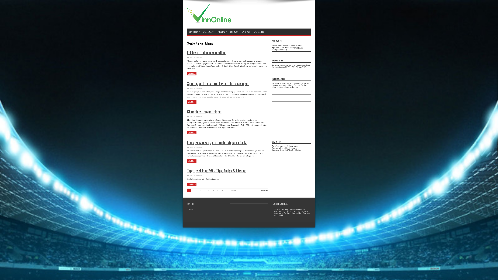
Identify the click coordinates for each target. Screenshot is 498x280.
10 (213, 190)
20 (217, 190)
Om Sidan (246, 31)
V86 (293, 67)
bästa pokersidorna (286, 85)
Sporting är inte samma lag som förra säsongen (218, 83)
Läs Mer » (192, 74)
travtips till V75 (284, 67)
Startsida (193, 31)
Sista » (233, 190)
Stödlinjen (298, 150)
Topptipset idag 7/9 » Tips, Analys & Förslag (216, 170)
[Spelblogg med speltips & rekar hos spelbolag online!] (209, 22)
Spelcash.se (259, 31)
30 (222, 190)
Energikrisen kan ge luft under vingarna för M (217, 142)
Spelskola (207, 31)
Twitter (190, 203)
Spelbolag (220, 31)
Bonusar (234, 31)
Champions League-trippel (204, 111)
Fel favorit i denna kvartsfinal (206, 52)
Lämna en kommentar (195, 57)
